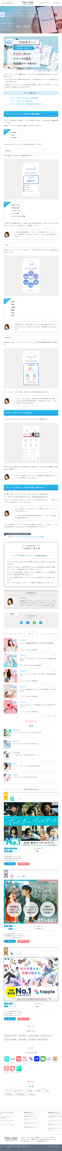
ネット (11, 26)
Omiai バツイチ (22, 1035)
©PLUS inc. (57, 1147)
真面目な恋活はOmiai (29, 1127)
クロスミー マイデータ (42, 1039)
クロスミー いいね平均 (33, 1035)
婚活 (39, 1090)
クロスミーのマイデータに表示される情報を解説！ (24, 98)
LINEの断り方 (3, 1117)
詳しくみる (10, 863)
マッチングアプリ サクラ (10, 1035)
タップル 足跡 (31, 1039)
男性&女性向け (28, 26)
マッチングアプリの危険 (7, 1124)
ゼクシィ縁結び (21, 876)
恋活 (19, 26)
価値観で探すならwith (29, 1116)
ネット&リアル (19, 1090)
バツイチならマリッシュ (55, 1120)
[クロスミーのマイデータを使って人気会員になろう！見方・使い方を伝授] (40, 623)
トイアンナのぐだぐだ (45, 605)
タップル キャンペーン (46, 1035)
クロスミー (11, 23)
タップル (19, 953)
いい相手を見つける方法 (7, 1120)
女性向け (30, 1090)
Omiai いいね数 (22, 1039)
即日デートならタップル (31, 1119)
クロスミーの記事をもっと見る (49, 716)
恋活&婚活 (10, 1094)
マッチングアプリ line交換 (10, 1039)
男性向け (32, 1094)
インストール (24, 863)
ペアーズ (19, 798)
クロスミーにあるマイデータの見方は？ (21, 101)
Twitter (52, 605)
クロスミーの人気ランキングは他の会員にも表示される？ (26, 104)
